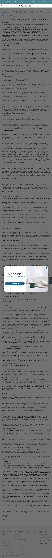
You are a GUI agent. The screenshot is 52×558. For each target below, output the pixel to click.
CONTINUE (15, 283)
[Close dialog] (46, 268)
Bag (50, 5)
